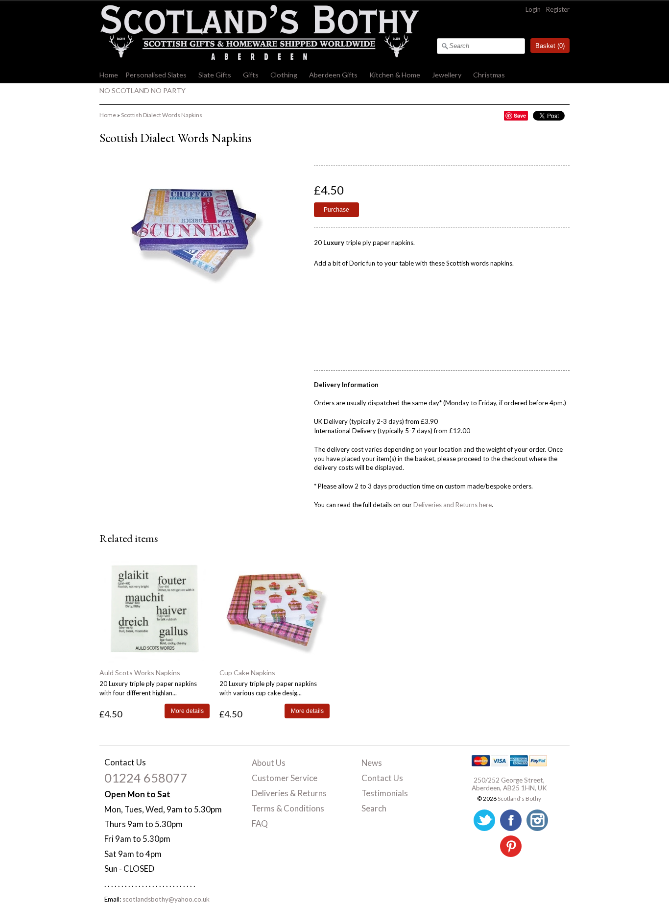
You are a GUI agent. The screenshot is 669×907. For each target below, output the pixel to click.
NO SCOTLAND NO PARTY (142, 90)
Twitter (484, 820)
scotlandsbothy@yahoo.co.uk (166, 899)
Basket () (550, 45)
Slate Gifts (214, 75)
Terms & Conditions (288, 808)
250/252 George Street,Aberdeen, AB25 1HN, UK (509, 784)
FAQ (260, 823)
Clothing (283, 75)
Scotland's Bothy (519, 798)
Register (558, 9)
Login (533, 9)
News (371, 763)
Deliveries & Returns (289, 793)
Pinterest (511, 846)
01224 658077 (146, 777)
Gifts (251, 75)
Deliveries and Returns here (452, 505)
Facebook (511, 820)
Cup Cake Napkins (247, 672)
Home (108, 75)
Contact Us (382, 778)
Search (373, 808)
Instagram (537, 820)
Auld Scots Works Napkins (139, 672)
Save (520, 115)
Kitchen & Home (394, 75)
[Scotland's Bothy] (259, 57)
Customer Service (284, 778)
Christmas (489, 75)
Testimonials (384, 793)
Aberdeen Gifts (333, 75)
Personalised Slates (156, 75)
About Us (269, 763)
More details (187, 711)
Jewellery (446, 75)
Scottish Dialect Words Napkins (161, 115)
